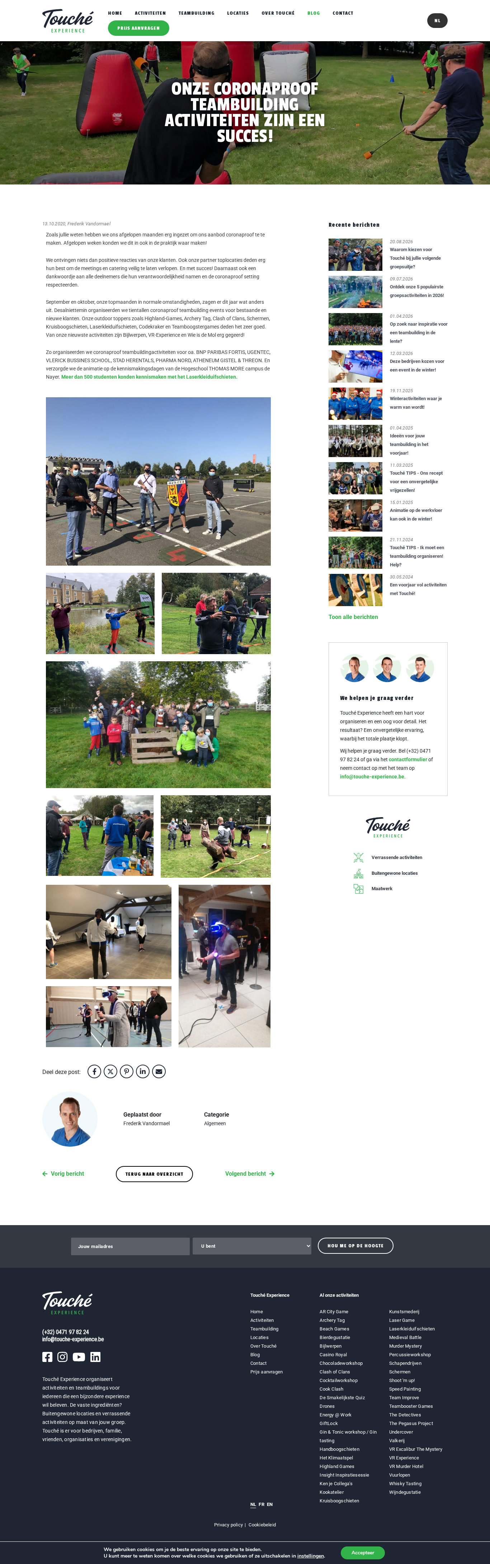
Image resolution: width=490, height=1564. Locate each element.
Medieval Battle (405, 1337)
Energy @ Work (336, 1414)
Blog (313, 13)
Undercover (401, 1432)
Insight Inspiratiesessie (344, 1475)
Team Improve (404, 1397)
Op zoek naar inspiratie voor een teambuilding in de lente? (419, 332)
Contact (343, 13)
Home (115, 13)
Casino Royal (333, 1354)
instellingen (310, 1556)
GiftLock (329, 1423)
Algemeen (215, 1123)
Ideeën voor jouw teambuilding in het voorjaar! (409, 444)
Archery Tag (332, 1320)
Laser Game (402, 1320)
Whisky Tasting (405, 1483)
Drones (327, 1406)
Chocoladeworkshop (341, 1363)
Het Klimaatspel (336, 1457)
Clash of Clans (335, 1372)
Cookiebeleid (262, 1524)
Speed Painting (405, 1389)
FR (261, 1504)
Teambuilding (197, 13)
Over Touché (278, 13)
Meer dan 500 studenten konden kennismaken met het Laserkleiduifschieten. (150, 377)
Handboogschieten (339, 1449)
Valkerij (397, 1440)
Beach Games (334, 1329)
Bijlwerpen (330, 1346)
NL (253, 1504)
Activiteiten (150, 13)
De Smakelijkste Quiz (342, 1397)
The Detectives (405, 1414)
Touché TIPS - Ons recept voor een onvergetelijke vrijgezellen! (416, 481)
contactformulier (408, 759)
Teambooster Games (411, 1406)
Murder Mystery (405, 1346)
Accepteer (363, 1552)
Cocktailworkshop (339, 1380)
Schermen (400, 1372)
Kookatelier (331, 1492)
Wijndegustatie (405, 1492)
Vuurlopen (399, 1475)
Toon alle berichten (353, 617)
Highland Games (337, 1466)
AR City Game (334, 1311)
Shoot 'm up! (402, 1380)
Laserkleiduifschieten (412, 1329)
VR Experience (404, 1457)
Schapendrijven (405, 1363)
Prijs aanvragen (138, 28)
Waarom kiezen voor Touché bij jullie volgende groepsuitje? (415, 258)
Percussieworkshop (410, 1354)
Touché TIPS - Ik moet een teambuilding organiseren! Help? (417, 556)
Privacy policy (228, 1524)
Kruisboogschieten (339, 1500)
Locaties (238, 13)
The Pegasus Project (411, 1423)
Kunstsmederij (404, 1311)
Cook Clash (331, 1389)
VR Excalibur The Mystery (415, 1449)
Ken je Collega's (336, 1483)
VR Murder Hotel (406, 1466)
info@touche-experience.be (372, 776)
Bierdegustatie (335, 1337)
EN (270, 1504)
